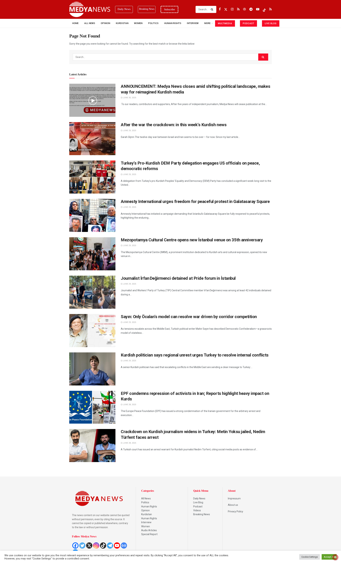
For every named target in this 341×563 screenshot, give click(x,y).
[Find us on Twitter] (225, 9)
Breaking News (201, 514)
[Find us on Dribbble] (244, 9)
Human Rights (172, 23)
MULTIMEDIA (225, 23)
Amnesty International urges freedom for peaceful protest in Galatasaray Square (195, 201)
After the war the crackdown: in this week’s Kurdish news (173, 124)
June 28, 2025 (129, 404)
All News (89, 23)
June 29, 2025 (129, 130)
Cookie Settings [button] (309, 557)
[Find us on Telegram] (251, 9)
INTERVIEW (193, 23)
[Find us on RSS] (238, 9)
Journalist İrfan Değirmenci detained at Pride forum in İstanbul (178, 278)
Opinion (105, 23)
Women (138, 23)
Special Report (149, 534)
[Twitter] (82, 545)
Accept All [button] (329, 557)
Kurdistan (122, 23)
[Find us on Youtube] (257, 9)
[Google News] (124, 545)
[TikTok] (103, 545)
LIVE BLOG (271, 23)
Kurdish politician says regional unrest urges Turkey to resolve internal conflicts (195, 355)
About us (233, 504)
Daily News (199, 498)
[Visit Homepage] (89, 9)
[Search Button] (212, 9)
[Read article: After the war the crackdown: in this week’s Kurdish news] (92, 138)
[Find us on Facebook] (220, 9)
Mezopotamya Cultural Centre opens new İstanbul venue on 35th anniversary (192, 239)
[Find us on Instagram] (232, 9)
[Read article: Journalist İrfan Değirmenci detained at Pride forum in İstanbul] (92, 292)
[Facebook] (75, 545)
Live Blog (198, 502)
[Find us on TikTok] (264, 9)
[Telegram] (110, 545)
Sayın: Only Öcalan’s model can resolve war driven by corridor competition (189, 316)
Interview (146, 522)
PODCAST (248, 23)
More (207, 23)
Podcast (197, 506)
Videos (197, 510)
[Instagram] (96, 545)
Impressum (234, 498)
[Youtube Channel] (117, 545)
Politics (153, 23)
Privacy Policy (235, 511)
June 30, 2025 (129, 97)
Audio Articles (149, 530)
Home (75, 23)
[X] (89, 545)
